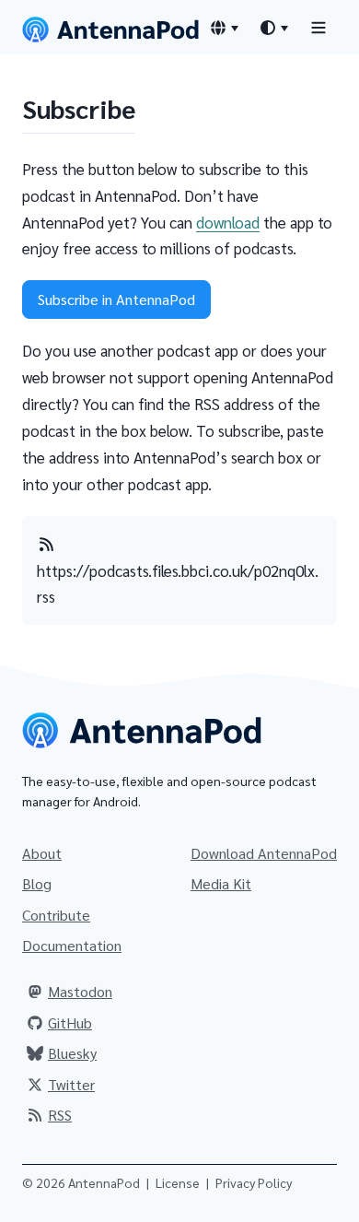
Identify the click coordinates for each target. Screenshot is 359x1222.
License (178, 1182)
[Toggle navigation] (318, 27)
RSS (60, 1114)
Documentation (72, 945)
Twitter (71, 1084)
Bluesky (72, 1053)
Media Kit (221, 883)
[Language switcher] (224, 27)
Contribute (56, 914)
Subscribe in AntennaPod (116, 299)
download (228, 222)
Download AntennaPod (264, 853)
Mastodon (80, 991)
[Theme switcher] (273, 27)
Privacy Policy (253, 1182)
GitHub (70, 1022)
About (42, 853)
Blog (37, 883)
